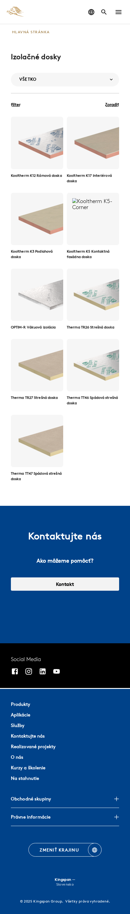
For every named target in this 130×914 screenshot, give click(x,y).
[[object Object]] (37, 143)
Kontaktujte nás (28, 736)
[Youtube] (56, 672)
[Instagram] (29, 672)
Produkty (20, 704)
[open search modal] (104, 12)
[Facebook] (15, 672)
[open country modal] (91, 12)
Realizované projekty (33, 746)
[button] (118, 12)
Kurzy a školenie (28, 767)
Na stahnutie (25, 778)
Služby (17, 725)
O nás (17, 757)
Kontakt (65, 584)
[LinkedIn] (43, 672)
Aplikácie (20, 715)
